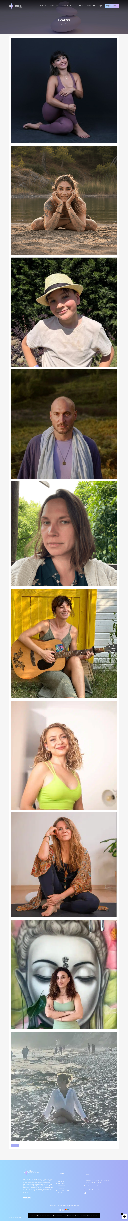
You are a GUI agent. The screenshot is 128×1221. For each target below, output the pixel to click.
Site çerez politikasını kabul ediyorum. (89, 1215)
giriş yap (108, 6)
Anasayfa (61, 24)
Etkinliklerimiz (54, 6)
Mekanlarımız (79, 6)
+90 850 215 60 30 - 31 (93, 1189)
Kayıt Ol (115, 6)
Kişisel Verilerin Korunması (73, 1205)
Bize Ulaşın (60, 1192)
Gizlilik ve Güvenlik (62, 1205)
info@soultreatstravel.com (93, 1185)
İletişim (100, 6)
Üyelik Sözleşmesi (53, 1205)
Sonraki (15, 1145)
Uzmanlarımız (90, 6)
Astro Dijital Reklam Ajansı (15, 1217)
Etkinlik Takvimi (66, 6)
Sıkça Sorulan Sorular (63, 1190)
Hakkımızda (43, 6)
